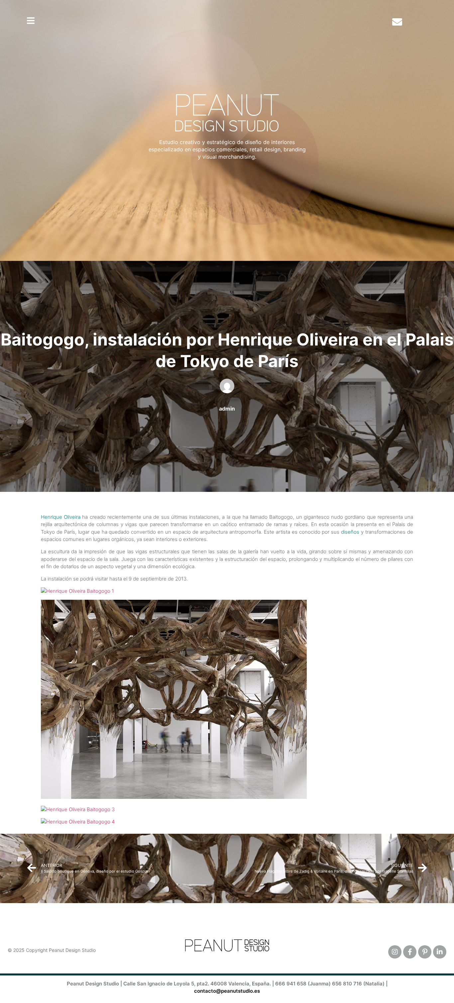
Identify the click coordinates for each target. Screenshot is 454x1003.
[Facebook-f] (409, 952)
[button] (31, 20)
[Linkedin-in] (439, 952)
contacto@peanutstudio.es (227, 991)
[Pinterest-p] (424, 952)
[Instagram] (394, 952)
